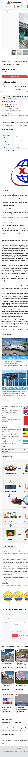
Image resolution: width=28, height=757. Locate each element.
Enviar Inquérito (14, 76)
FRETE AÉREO (18, 722)
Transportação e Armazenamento (17, 11)
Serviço (6, 11)
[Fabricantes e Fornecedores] (14, 2)
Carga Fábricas (20, 737)
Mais (2, 743)
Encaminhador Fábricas (8, 737)
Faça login (4, 115)
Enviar (14, 635)
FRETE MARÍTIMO (5, 722)
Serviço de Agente (7, 740)
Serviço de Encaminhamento (20, 740)
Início (2, 11)
